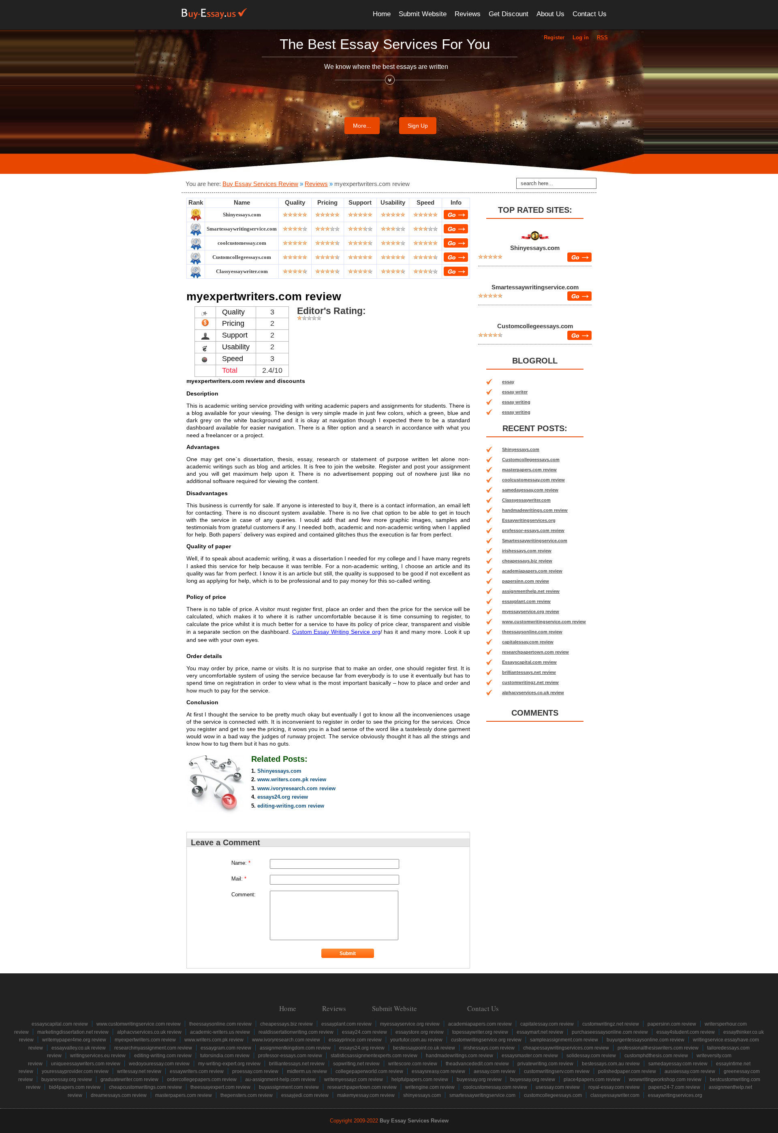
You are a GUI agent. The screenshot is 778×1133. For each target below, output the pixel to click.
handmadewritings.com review (535, 510)
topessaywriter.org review (480, 1032)
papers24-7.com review (674, 1087)
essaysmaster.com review (530, 1055)
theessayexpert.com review (220, 1087)
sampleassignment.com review (564, 1040)
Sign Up (418, 125)
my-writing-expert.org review (229, 1064)
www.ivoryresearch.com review (296, 788)
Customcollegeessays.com (241, 257)
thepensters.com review (246, 1095)
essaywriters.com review (197, 1071)
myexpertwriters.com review (145, 1040)
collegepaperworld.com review (369, 1071)
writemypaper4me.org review (74, 1040)
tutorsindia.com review (225, 1055)
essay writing (516, 402)
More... (362, 125)
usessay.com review (558, 1087)
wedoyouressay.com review (159, 1064)
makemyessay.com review (366, 1095)
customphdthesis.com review (656, 1055)
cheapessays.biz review (527, 560)
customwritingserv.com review (557, 1071)
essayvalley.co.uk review (78, 1048)
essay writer (515, 391)
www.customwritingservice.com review (544, 621)
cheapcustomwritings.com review (145, 1087)
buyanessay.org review (66, 1079)
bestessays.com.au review (611, 1064)
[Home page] (214, 13)
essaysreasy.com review (438, 1071)
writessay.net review (139, 1071)
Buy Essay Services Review (260, 183)
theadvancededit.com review (477, 1064)
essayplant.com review (526, 601)
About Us (550, 14)
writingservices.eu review (98, 1055)
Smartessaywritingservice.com (242, 229)
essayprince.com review (355, 1040)
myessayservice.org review (530, 611)
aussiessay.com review (690, 1071)
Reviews (468, 14)
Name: (240, 863)
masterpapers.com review (529, 469)
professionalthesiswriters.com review (658, 1048)
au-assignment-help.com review (280, 1079)
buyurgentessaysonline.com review (645, 1040)
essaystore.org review (419, 1032)
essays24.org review (282, 797)
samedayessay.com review (530, 489)
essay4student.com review (685, 1032)
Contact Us (590, 14)
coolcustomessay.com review (533, 479)
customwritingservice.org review (486, 1040)
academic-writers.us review (220, 1032)
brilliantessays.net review (529, 672)
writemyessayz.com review (353, 1079)
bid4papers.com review (74, 1087)
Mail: (238, 879)
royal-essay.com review (614, 1087)
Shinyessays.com (242, 215)
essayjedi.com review (305, 1095)
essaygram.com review (226, 1048)
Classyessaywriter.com (242, 271)
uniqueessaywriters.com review (85, 1064)
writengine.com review (430, 1087)
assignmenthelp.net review (531, 591)
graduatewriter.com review (129, 1079)
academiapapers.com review (532, 571)
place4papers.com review (592, 1079)
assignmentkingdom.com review (295, 1048)
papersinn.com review (525, 581)
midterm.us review (307, 1071)
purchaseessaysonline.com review (610, 1032)
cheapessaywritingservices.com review (566, 1048)
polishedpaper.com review (627, 1071)
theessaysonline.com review (532, 631)
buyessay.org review (479, 1079)
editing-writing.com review (290, 806)
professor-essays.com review (533, 530)
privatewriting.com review (545, 1064)
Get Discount (508, 14)
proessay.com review (255, 1071)
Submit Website (423, 14)
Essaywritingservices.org (529, 520)
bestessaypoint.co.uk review (424, 1048)
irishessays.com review (526, 550)
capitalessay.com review (528, 641)
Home (382, 14)
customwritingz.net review (530, 682)
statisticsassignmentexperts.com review (374, 1055)
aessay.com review (494, 1071)
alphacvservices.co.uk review (533, 692)
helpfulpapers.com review (419, 1079)
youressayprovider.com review (75, 1071)
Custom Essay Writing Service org (336, 631)
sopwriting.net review (356, 1064)
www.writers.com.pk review (291, 779)
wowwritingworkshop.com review (665, 1079)
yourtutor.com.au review (416, 1040)
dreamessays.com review (119, 1095)
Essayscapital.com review (529, 662)
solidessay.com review (591, 1055)
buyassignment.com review (289, 1087)
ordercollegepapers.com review (202, 1079)
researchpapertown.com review (535, 652)
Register (554, 37)
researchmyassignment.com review (153, 1048)
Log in (581, 37)
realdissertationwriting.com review (296, 1032)
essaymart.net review (540, 1032)
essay (508, 381)
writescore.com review (412, 1064)
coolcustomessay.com (242, 243)
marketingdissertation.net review (73, 1032)
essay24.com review (364, 1032)
